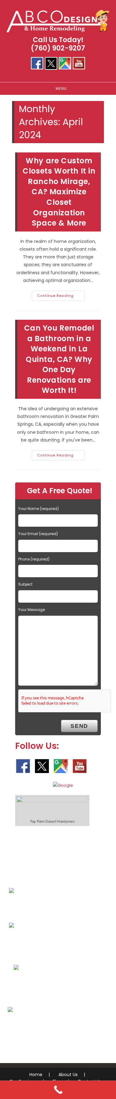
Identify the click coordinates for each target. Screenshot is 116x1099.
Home (35, 1074)
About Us (68, 1074)
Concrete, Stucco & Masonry (55, 986)
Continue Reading (60, 297)
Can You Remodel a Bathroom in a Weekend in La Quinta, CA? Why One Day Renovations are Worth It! (59, 359)
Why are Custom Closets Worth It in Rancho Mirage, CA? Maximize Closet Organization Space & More (59, 192)
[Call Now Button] (58, 1089)
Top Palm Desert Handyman (52, 821)
